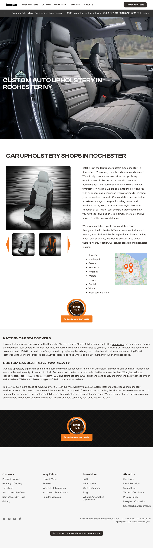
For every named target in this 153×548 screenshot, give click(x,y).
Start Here (76, 310)
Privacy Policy (130, 497)
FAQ (85, 479)
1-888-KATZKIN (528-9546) (137, 518)
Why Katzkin (60, 4)
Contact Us (129, 488)
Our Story (128, 479)
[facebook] (3, 520)
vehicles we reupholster (57, 390)
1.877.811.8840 (83, 13)
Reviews (47, 483)
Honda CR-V (39, 375)
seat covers (118, 344)
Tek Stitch (7, 488)
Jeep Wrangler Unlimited (130, 372)
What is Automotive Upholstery (93, 498)
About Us (88, 4)
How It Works (50, 479)
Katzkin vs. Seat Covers (55, 492)
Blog (85, 492)
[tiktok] (20, 520)
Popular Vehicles (52, 497)
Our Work (46, 4)
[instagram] (9, 520)
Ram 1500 (52, 375)
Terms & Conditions (133, 492)
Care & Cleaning (91, 488)
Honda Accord (10, 375)
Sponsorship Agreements (137, 506)
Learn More (75, 4)
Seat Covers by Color (13, 492)
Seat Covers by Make (13, 497)
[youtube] (14, 520)
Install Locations (131, 483)
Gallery (6, 501)
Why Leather (90, 483)
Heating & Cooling (12, 483)
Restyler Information (134, 501)
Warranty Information (54, 488)
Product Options (11, 479)
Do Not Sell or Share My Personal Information (76, 533)
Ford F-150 (25, 375)
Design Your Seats (29, 4)
